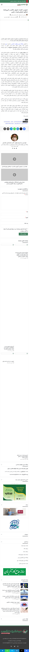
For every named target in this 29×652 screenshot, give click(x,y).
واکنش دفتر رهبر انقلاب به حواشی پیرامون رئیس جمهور (16, 1)
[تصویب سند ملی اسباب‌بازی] (7, 356)
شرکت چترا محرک (24, 545)
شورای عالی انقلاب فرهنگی (9, 123)
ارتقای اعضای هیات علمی (18, 121)
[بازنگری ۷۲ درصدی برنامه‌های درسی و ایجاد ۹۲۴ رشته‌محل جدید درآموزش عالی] (24, 592)
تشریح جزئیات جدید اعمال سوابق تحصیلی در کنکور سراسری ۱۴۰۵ (22, 456)
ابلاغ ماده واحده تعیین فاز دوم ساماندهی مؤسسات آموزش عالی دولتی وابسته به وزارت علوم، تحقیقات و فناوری (21, 254)
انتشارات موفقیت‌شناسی (14, 483)
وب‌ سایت (26, 223)
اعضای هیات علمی (7, 121)
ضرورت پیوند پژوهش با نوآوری (13, 602)
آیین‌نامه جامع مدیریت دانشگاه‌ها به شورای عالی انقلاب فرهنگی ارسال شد (9, 348)
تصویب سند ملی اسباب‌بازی (8, 361)
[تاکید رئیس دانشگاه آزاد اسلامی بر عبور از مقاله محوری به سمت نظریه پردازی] (24, 598)
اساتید (12, 121)
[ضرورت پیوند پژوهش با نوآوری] (24, 604)
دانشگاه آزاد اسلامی (24, 123)
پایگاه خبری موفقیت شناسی (17, 44)
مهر (6, 44)
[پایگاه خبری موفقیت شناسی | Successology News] (22, 5)
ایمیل (26, 217)
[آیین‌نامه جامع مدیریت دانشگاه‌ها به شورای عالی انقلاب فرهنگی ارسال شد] (7, 294)
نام (27, 212)
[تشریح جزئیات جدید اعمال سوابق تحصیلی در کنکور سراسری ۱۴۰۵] (21, 403)
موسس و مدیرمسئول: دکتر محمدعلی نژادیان (18, 15)
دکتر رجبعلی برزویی (17, 123)
